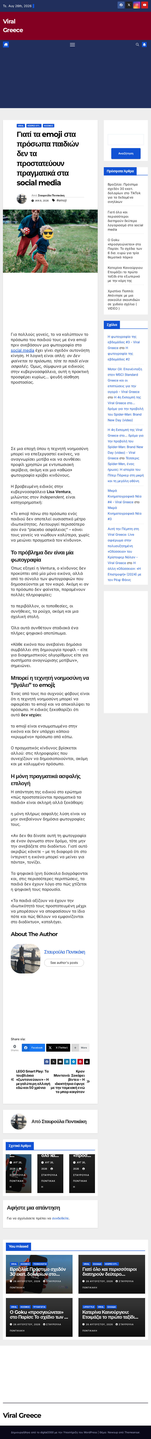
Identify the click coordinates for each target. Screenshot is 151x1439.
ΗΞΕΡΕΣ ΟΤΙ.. (34, 125)
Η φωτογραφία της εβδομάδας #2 (120, 353)
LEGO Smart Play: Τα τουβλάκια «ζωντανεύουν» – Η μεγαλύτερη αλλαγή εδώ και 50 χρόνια (33, 1079)
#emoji (62, 200)
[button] (137, 44)
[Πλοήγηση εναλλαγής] (72, 45)
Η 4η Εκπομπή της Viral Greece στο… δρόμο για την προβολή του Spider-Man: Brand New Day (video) (125, 408)
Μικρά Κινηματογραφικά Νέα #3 (125, 513)
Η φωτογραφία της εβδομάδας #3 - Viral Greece (124, 342)
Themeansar (131, 1432)
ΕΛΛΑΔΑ (97, 1264)
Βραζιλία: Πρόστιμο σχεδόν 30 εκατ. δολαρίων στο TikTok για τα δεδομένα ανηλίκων (124, 193)
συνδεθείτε (60, 1218)
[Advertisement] (75, 78)
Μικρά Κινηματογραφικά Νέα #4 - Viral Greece (125, 496)
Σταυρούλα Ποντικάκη (51, 195)
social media (22, 350)
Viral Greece (22, 1415)
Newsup (113, 1432)
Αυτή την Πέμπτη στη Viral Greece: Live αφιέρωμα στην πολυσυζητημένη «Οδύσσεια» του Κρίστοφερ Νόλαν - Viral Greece (123, 546)
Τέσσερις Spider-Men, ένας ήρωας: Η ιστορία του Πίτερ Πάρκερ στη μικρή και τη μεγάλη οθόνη (126, 469)
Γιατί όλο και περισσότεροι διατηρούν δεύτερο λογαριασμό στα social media (125, 220)
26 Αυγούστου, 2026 (27, 1281)
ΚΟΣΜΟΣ (48, 125)
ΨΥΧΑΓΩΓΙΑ (39, 1307)
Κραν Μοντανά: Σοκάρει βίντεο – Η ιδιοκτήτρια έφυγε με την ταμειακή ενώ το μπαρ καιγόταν (68, 1081)
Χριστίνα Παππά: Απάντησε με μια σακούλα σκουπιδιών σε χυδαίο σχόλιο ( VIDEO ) (124, 299)
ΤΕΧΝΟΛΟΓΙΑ (40, 1264)
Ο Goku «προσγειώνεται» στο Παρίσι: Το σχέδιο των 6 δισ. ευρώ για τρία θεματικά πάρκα (125, 248)
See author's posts (64, 963)
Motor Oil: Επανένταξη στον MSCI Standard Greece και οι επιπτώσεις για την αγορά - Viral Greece (125, 380)
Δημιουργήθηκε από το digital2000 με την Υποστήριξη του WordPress (54, 1432)
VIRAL (21, 125)
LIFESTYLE (89, 1307)
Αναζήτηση (126, 153)
